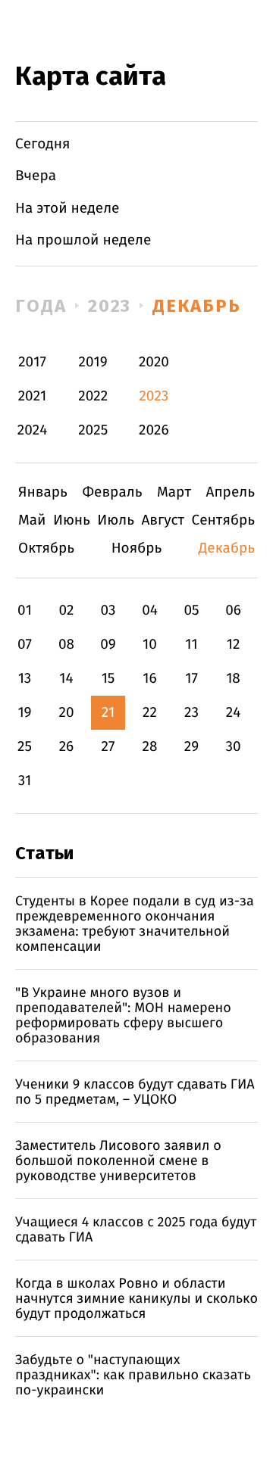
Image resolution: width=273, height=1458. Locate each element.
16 (149, 678)
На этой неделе (67, 208)
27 (108, 746)
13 (25, 678)
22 (150, 712)
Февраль (112, 492)
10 (150, 644)
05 (191, 610)
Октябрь (46, 548)
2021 (32, 396)
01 (24, 610)
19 (24, 712)
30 (232, 746)
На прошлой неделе (83, 240)
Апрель (231, 492)
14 (66, 678)
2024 (32, 430)
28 (150, 746)
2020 (154, 362)
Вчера (35, 176)
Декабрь (196, 305)
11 (191, 644)
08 (66, 644)
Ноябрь (136, 548)
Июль (115, 520)
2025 (93, 430)
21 (108, 712)
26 (66, 746)
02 (66, 610)
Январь (42, 492)
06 (233, 610)
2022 (93, 396)
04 (150, 610)
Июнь (71, 520)
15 (108, 678)
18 (233, 678)
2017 (32, 362)
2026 (154, 430)
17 (191, 678)
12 (233, 644)
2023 (110, 305)
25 (24, 746)
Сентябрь (223, 520)
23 (191, 712)
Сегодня (43, 144)
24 (233, 712)
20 (66, 712)
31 (25, 781)
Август (162, 520)
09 (108, 644)
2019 (93, 362)
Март (174, 492)
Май (32, 520)
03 (107, 610)
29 (191, 746)
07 (24, 644)
